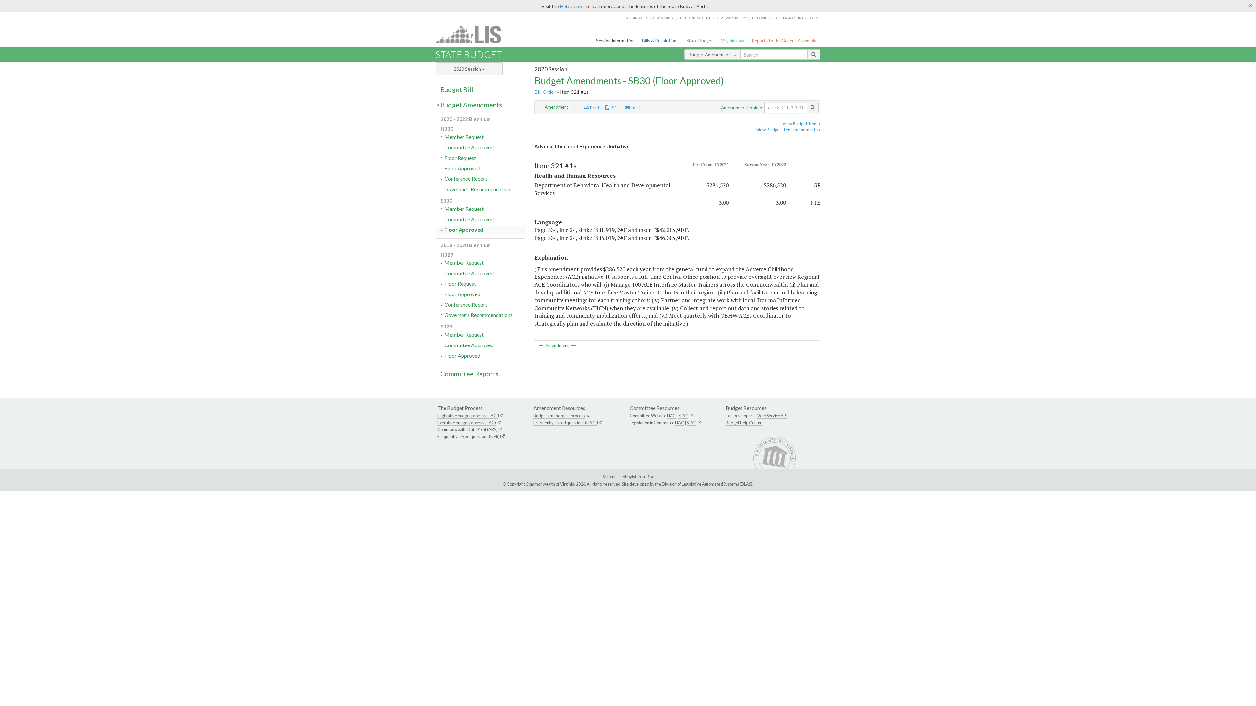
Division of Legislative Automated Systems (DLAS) (707, 484)
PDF (614, 107)
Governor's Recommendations (479, 189)
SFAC (683, 415)
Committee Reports (469, 374)
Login (813, 18)
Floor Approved (462, 168)
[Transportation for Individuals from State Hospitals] (572, 106)
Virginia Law (732, 40)
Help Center (572, 6)
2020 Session (468, 69)
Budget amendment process (559, 415)
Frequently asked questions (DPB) (468, 436)
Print (594, 107)
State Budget (699, 40)
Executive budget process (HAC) (466, 422)
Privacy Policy (733, 18)
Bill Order (545, 92)
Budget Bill (456, 89)
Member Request (464, 137)
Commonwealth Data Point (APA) (467, 429)
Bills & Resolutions (660, 40)
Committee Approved (469, 147)
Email (635, 107)
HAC (671, 415)
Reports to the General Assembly (784, 40)
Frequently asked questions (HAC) (565, 422)
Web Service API (772, 415)
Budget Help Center (744, 422)
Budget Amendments (711, 54)
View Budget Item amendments (787, 129)
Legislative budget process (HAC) (467, 415)
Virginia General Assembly (650, 18)
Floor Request (460, 158)
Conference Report (466, 179)
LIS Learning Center (697, 18)
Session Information (615, 40)
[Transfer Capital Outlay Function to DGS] (541, 106)
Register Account (787, 18)
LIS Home (608, 476)
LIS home (759, 18)
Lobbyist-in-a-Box (637, 476)
